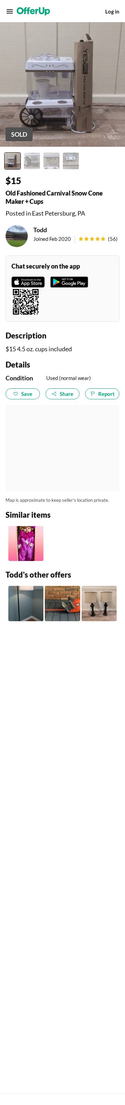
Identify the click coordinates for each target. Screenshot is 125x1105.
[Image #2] (32, 161)
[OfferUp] (33, 11)
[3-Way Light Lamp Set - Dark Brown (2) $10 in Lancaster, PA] (99, 603)
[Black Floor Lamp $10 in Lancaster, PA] (25, 603)
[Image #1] (12, 161)
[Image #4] (70, 161)
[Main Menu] (10, 11)
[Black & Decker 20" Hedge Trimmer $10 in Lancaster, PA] (62, 603)
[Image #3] (51, 161)
